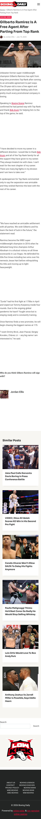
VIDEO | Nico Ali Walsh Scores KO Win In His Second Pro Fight (20, 521)
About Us (11, 783)
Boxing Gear (28, 790)
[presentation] (20, 457)
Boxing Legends (27, 783)
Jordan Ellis (10, 37)
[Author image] (1, 37)
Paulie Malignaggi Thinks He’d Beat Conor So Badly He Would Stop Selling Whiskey (20, 611)
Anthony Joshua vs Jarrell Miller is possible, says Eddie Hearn (20, 697)
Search (3, 722)
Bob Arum (14, 110)
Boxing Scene (18, 103)
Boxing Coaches (27, 785)
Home (2, 10)
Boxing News (5, 17)
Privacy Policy (12, 788)
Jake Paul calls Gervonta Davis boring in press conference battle (18, 476)
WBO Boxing (12, 790)
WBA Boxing (28, 793)
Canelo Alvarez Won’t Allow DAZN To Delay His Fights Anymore (20, 566)
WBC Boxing (12, 793)
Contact (10, 785)
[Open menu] (38, 4)
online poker (19, 810)
